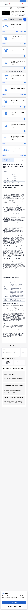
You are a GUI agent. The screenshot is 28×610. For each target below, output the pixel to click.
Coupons (12, 19)
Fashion (6, 8)
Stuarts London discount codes (16, 338)
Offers (20, 19)
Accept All (14, 602)
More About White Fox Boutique (8, 160)
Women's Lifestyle (11, 8)
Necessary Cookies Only (14, 606)
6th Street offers (6, 338)
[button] (6, 13)
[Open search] (25, 4)
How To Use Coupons (20, 160)
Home (3, 8)
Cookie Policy (13, 599)
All (5, 19)
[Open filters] (24, 19)
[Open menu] (3, 4)
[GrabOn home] (7, 4)
